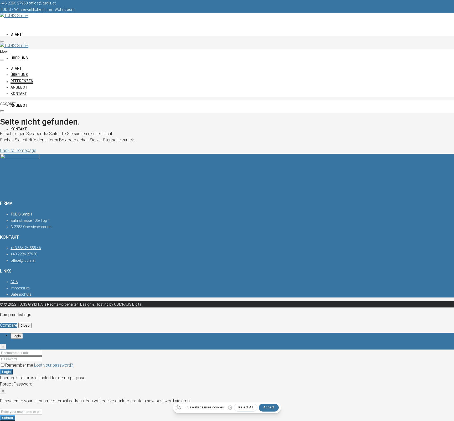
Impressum (20, 288)
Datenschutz (21, 294)
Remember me (19, 365)
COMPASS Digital (128, 304)
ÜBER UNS (19, 58)
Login (6, 372)
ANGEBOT (19, 105)
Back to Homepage (18, 150)
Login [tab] (17, 336)
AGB (14, 282)
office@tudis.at (23, 260)
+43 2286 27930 (24, 254)
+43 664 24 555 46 (26, 248)
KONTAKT (19, 129)
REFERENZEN (22, 81)
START (16, 34)
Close (24, 325)
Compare (8, 325)
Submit (7, 418)
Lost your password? (53, 365)
